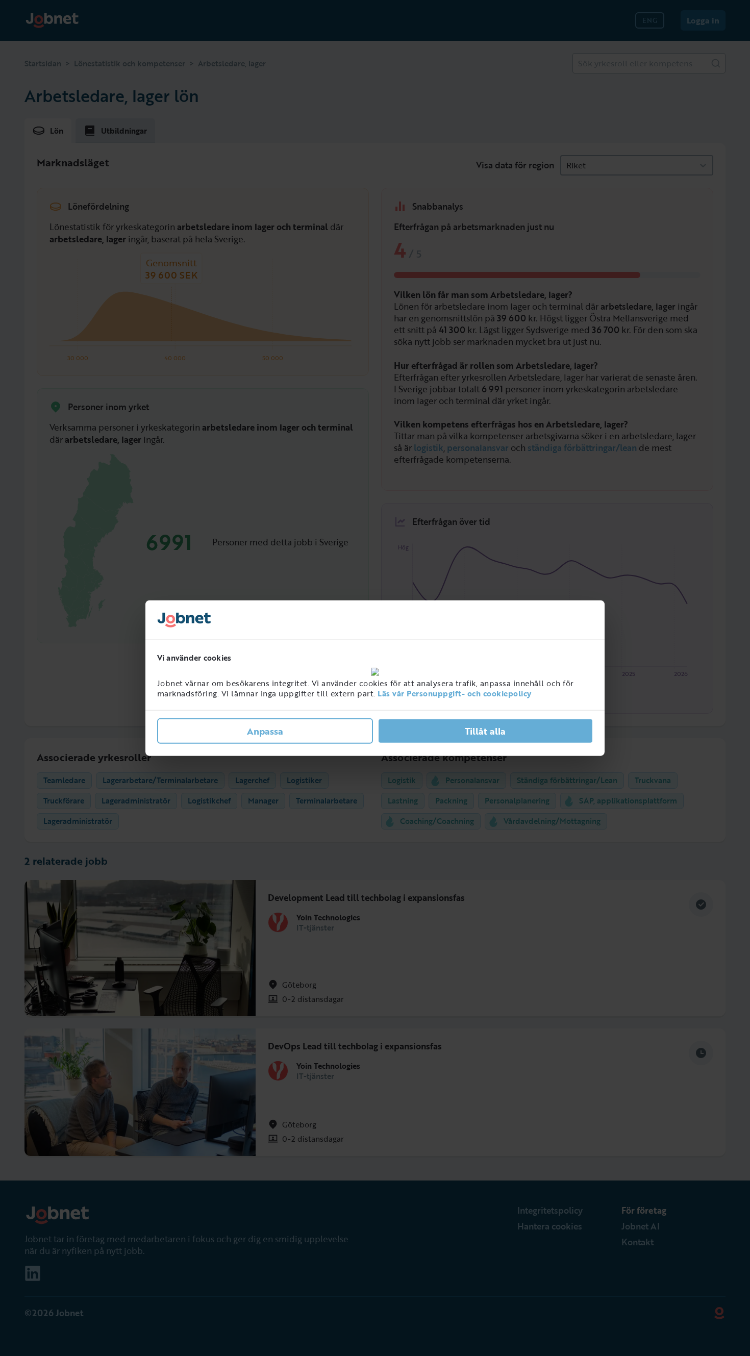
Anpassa (265, 731)
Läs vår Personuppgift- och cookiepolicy (455, 693)
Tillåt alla (485, 731)
